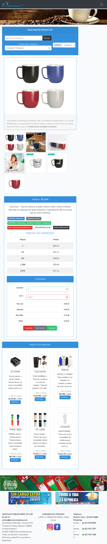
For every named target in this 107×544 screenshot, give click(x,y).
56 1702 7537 (90, 529)
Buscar (47, 38)
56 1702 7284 (90, 534)
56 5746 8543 (90, 523)
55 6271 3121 (79, 517)
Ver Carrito (40, 328)
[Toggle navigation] (101, 4)
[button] (8, 483)
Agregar (51, 328)
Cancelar (28, 328)
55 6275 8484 (92, 517)
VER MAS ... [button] (15, 402)
